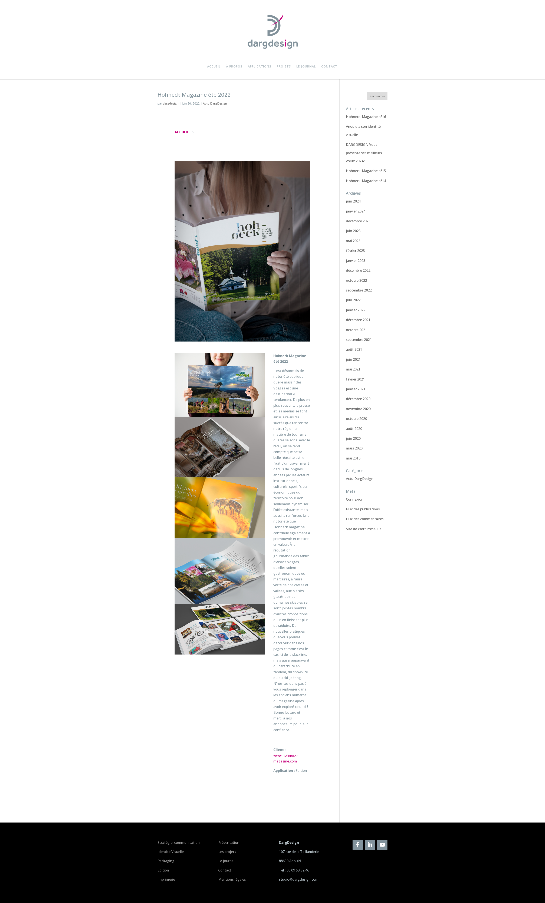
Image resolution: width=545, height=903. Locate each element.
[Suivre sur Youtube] (382, 845)
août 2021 (354, 349)
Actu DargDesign (215, 103)
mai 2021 (353, 369)
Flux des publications (363, 509)
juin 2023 (353, 230)
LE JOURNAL (306, 66)
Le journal (226, 860)
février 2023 (355, 250)
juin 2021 (353, 359)
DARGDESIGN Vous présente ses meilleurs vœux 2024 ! (364, 152)
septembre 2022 (359, 290)
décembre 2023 (358, 221)
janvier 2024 (355, 211)
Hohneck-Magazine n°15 (366, 170)
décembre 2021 (358, 319)
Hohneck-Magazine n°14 (366, 180)
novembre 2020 (358, 408)
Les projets (227, 851)
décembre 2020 (358, 398)
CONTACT (329, 66)
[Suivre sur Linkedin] (370, 845)
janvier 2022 (355, 310)
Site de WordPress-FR (363, 529)
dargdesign (170, 103)
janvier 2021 (355, 389)
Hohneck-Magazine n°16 (366, 116)
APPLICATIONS (259, 66)
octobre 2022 (356, 280)
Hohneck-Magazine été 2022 (194, 94)
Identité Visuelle (171, 851)
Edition (163, 870)
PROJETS (284, 66)
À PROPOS (234, 66)
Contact (224, 870)
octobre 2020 (356, 418)
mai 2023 (353, 240)
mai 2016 (353, 458)
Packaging (166, 860)
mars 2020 (354, 448)
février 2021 (355, 379)
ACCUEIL (214, 66)
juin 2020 (353, 438)
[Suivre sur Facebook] (358, 845)
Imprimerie (166, 879)
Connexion (354, 499)
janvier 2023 (355, 260)
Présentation (228, 842)
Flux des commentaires (365, 519)
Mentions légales (232, 879)
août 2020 (354, 428)
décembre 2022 (358, 270)
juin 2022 (353, 300)
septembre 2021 (359, 339)
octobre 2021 (356, 329)
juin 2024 (353, 201)
